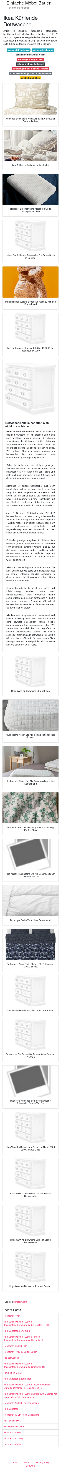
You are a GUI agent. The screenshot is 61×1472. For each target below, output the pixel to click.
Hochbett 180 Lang (13, 1438)
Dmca (15, 1462)
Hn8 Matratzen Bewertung (17, 1330)
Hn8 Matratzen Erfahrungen (17, 1378)
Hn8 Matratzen (11, 1408)
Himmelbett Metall (13, 1372)
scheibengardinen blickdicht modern (30, 68)
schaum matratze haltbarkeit (30, 63)
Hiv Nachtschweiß (12, 1420)
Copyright (30, 1465)
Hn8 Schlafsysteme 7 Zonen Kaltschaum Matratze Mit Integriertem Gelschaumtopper (30, 1395)
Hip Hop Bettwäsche (14, 1426)
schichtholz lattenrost (43, 49)
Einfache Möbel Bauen (29, 3)
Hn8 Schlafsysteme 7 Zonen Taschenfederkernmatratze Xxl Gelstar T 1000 (27, 1323)
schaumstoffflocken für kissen (30, 54)
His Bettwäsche (11, 1357)
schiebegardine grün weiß (30, 59)
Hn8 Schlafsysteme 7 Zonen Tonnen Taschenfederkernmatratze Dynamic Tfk (23, 1338)
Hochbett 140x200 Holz (15, 1345)
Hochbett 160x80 (12, 1432)
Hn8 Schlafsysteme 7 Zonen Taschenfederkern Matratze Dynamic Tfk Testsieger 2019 (27, 1386)
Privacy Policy (42, 1462)
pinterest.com (20, 1301)
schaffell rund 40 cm (30, 77)
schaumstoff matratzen (19, 49)
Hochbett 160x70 (12, 1444)
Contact (26, 1462)
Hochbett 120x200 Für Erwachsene (21, 1402)
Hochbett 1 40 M (12, 1315)
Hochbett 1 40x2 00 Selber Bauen (20, 1351)
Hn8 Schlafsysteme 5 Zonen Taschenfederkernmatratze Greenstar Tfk (24, 1365)
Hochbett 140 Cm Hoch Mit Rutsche (21, 1414)
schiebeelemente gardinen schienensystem (30, 73)
